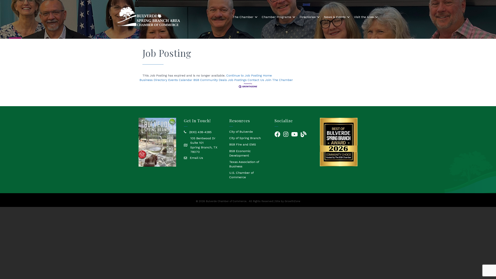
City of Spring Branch (245, 138)
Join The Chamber (279, 80)
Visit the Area (364, 17)
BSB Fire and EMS (242, 144)
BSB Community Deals (210, 80)
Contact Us (256, 80)
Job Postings (237, 80)
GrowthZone (292, 201)
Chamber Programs (276, 17)
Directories (308, 17)
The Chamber (243, 17)
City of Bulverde (241, 131)
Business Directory (153, 80)
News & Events (335, 17)
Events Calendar (180, 80)
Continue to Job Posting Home (249, 75)
